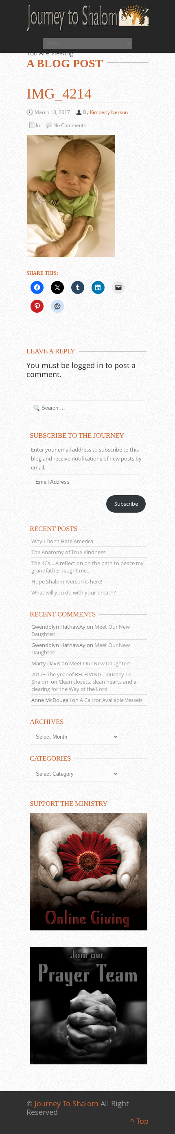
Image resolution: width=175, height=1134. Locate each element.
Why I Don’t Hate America (62, 541)
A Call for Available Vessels (111, 700)
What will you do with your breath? (73, 592)
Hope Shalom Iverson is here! (66, 581)
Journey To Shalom (66, 1103)
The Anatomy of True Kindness (68, 552)
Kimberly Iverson (109, 112)
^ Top (139, 1121)
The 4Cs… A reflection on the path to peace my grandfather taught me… (87, 566)
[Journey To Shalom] (87, 18)
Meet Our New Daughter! (99, 663)
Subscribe (126, 503)
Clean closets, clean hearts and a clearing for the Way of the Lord (83, 685)
